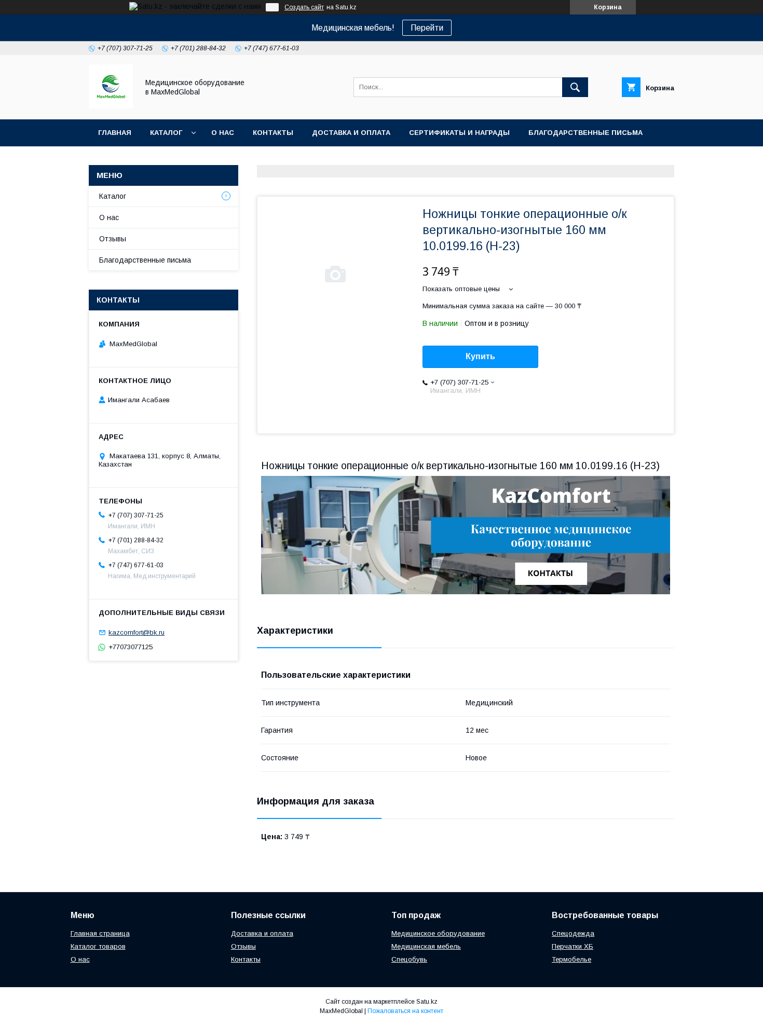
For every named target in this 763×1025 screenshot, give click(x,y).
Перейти (427, 27)
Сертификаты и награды (459, 132)
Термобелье (571, 959)
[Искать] (575, 87)
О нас (222, 132)
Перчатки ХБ (572, 946)
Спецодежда (573, 933)
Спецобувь (409, 959)
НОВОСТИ (116, 159)
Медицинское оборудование (438, 933)
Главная (114, 132)
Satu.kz (427, 1001)
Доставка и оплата (351, 132)
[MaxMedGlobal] (111, 106)
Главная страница (100, 933)
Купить (480, 356)
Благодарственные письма (585, 132)
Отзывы (112, 239)
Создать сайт (304, 7)
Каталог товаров (98, 946)
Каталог (166, 132)
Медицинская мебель (426, 946)
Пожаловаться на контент (405, 1011)
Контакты (273, 132)
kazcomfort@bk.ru (136, 632)
